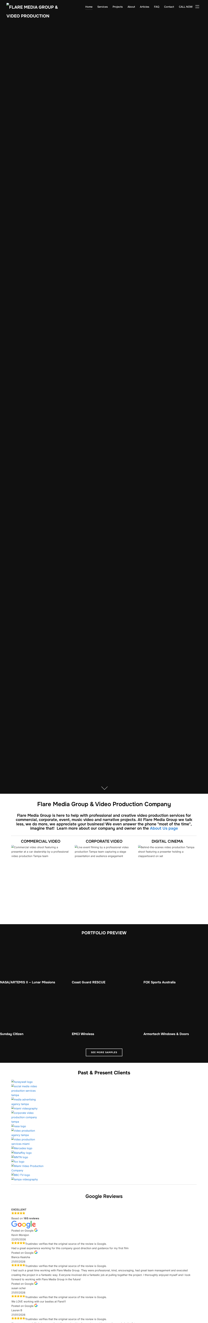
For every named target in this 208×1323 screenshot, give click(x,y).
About (131, 6)
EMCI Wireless (83, 1034)
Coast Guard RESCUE (88, 982)
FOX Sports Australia (159, 982)
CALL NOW (186, 6)
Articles (144, 6)
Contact (169, 6)
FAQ (156, 6)
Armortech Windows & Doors (166, 1034)
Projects (118, 6)
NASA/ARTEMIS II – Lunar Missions (27, 982)
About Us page (164, 828)
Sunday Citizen (11, 1034)
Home (88, 6)
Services (102, 6)
